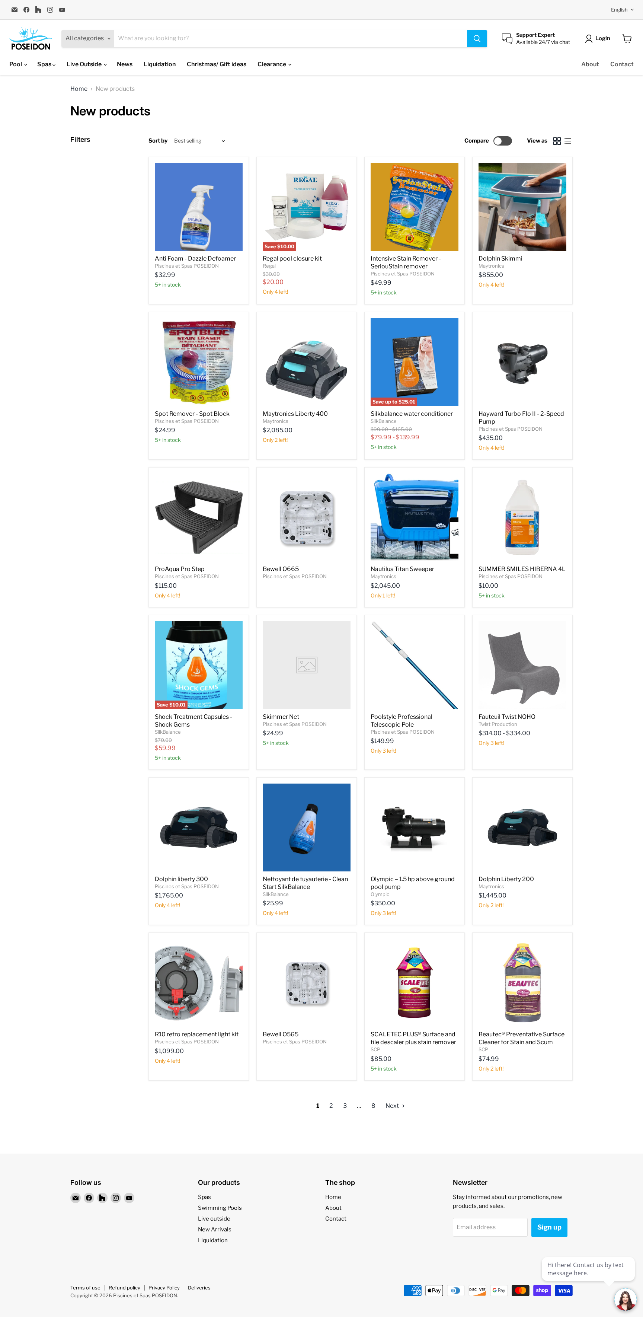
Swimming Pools (220, 1208)
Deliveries (199, 1288)
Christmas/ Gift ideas (216, 64)
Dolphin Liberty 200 (506, 879)
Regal (269, 266)
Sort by (157, 141)
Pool (16, 64)
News (124, 64)
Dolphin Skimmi (500, 258)
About (590, 64)
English (619, 10)
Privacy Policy (164, 1288)
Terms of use (85, 1288)
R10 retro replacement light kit (197, 1034)
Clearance (272, 64)
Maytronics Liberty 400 (295, 413)
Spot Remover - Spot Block (192, 413)
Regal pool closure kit (292, 258)
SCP (375, 1049)
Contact (622, 64)
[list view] (567, 141)
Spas (44, 64)
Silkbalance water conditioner (412, 413)
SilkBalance (384, 421)
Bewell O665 (281, 569)
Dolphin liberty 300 (181, 879)
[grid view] (557, 141)
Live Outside (85, 64)
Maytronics (491, 266)
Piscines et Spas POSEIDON (187, 266)
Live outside (214, 1218)
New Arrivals (214, 1229)
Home (78, 89)
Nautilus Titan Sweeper (402, 569)
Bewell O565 (280, 1034)
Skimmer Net (281, 716)
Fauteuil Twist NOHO (507, 716)
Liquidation (160, 64)
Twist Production (498, 724)
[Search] (477, 38)
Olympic (380, 894)
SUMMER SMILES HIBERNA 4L (522, 569)
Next (393, 1105)
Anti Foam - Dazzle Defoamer (195, 258)
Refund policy (124, 1288)
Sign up (549, 1227)
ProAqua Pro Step (180, 569)
